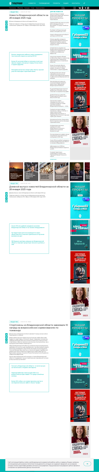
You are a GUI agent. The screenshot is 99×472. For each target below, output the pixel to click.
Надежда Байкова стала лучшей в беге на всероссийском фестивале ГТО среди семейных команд (59, 24)
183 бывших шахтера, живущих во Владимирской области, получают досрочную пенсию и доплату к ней (28, 242)
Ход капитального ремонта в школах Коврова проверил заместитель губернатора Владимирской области (58, 83)
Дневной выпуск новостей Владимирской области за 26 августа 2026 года (58, 96)
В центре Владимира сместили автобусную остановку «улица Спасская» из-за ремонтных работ (59, 90)
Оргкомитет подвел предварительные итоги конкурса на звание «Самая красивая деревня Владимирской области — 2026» (59, 103)
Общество (20, 8)
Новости (32, 3)
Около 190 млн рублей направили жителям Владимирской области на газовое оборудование (59, 142)
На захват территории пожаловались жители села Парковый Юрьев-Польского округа (58, 154)
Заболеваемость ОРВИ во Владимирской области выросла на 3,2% (59, 147)
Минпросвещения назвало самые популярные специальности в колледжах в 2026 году (59, 136)
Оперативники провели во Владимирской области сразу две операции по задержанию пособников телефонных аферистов (59, 50)
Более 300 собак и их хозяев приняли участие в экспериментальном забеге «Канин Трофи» (27, 382)
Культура (26, 8)
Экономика (12, 8)
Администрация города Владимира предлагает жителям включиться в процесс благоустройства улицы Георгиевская (59, 16)
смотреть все (53, 159)
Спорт (32, 8)
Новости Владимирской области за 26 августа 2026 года (59, 35)
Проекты (56, 3)
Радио (65, 3)
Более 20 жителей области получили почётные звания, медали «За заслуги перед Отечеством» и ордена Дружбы (27, 63)
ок (87, 464)
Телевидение (44, 3)
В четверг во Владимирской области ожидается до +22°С (58, 30)
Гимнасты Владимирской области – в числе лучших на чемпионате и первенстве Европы (28, 366)
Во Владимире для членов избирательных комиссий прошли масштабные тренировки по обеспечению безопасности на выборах (59, 75)
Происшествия (40, 8)
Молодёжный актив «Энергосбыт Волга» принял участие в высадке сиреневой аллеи (27, 70)
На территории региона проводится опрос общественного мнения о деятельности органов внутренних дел (57, 128)
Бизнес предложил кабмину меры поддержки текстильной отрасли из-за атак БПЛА (26, 55)
